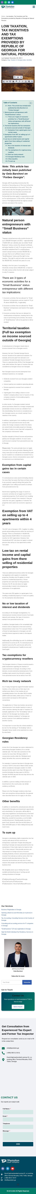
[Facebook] (3, 1168)
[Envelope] (12, 2)
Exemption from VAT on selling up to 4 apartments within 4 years (17, 136)
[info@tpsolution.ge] (3, 1048)
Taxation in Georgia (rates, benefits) (21, 60)
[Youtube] (12, 1168)
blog (8, 60)
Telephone (6, 1123)
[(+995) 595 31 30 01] (3, 1053)
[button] (18, 1184)
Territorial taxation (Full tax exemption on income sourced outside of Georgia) (17, 127)
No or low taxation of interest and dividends (19, 147)
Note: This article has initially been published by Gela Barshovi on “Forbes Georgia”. (19, 108)
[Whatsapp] (5, 2)
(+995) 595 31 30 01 (13, 1053)
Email (5, 1116)
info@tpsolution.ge (13, 1048)
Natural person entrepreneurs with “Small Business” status (16, 113)
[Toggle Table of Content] (30, 103)
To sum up (11, 161)
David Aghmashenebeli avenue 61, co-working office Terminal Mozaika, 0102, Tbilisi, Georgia (19, 1059)
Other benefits (13, 159)
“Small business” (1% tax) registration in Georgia (16, 929)
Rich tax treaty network (15, 154)
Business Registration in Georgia (11, 909)
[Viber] (2, 2)
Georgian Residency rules (16, 157)
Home (3, 16)
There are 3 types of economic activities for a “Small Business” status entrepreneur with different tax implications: (19, 120)
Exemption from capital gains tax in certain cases (20, 131)
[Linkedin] (8, 1168)
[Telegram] (9, 2)
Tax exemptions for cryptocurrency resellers (19, 151)
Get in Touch (18, 1007)
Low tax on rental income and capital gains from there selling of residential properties (17, 141)
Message (6, 1131)
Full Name (6, 1109)
